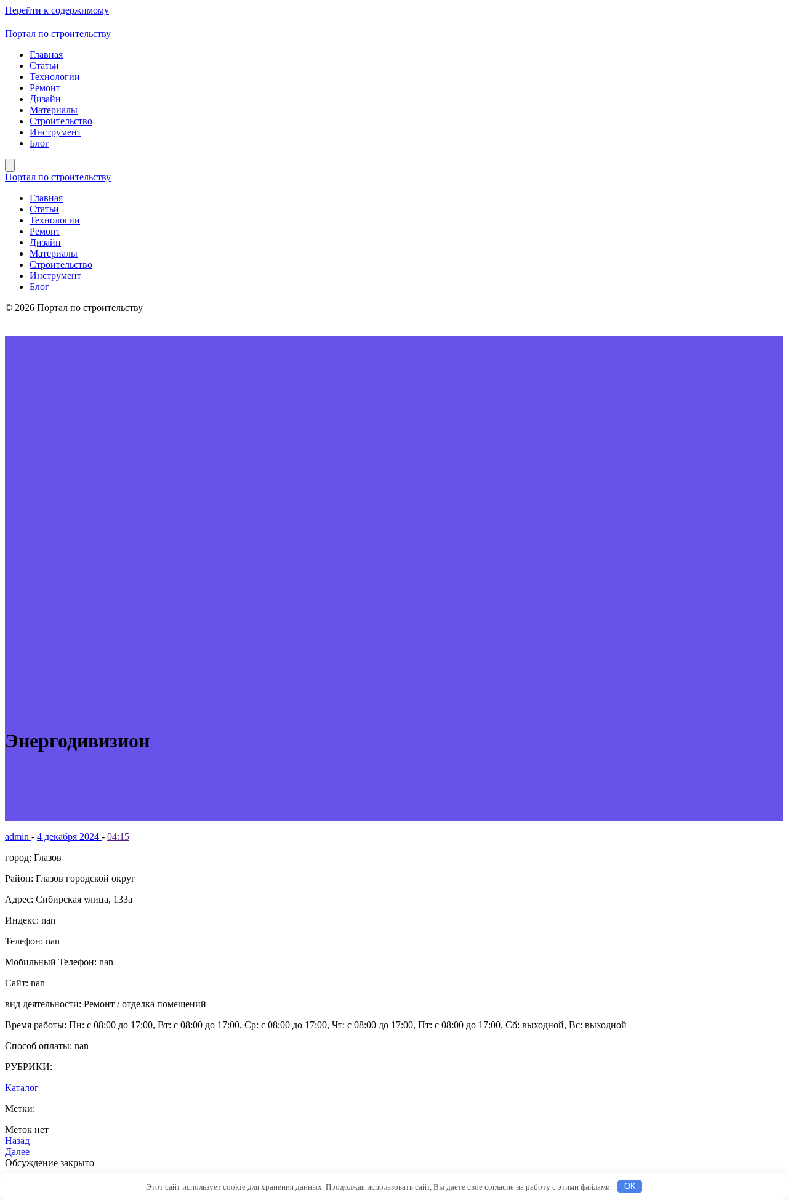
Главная (46, 54)
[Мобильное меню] (10, 165)
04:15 (118, 836)
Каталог (22, 1087)
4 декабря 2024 (69, 836)
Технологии (55, 76)
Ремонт (45, 88)
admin (18, 836)
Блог (39, 143)
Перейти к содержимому (57, 10)
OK (630, 1186)
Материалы (54, 110)
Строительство (61, 121)
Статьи (44, 65)
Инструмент (55, 132)
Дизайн (45, 99)
